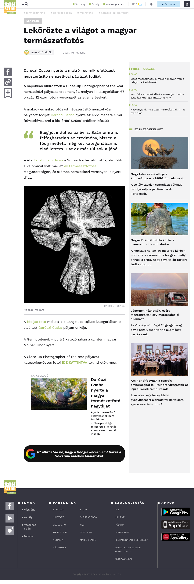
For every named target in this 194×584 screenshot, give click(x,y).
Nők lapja (86, 532)
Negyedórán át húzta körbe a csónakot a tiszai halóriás (152, 242)
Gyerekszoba (88, 517)
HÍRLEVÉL (120, 517)
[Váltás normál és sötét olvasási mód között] (151, 4)
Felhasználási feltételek (131, 540)
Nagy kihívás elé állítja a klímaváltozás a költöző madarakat (157, 176)
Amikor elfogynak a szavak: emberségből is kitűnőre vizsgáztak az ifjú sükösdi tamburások (159, 385)
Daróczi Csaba (62, 115)
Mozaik (32, 21)
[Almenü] (25, 4)
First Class (60, 532)
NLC (82, 524)
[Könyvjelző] (8, 93)
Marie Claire (88, 540)
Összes (149, 68)
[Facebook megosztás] (8, 72)
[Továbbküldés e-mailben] (8, 82)
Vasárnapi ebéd (115, 4)
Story (83, 509)
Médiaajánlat (123, 559)
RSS (117, 509)
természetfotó (35, 12)
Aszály (96, 4)
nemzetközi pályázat (115, 12)
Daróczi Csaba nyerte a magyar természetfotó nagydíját (104, 392)
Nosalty (58, 540)
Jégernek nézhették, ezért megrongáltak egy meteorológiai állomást (155, 315)
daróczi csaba (62, 12)
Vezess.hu (59, 524)
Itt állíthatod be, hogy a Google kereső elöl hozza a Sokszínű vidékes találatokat (79, 454)
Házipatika (59, 547)
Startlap (58, 509)
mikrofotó (86, 12)
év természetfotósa (80, 166)
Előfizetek (168, 4)
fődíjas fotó (36, 322)
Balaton (29, 536)
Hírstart (58, 517)
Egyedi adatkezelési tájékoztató (128, 549)
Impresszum (122, 532)
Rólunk (119, 524)
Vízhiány (80, 4)
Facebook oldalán (48, 160)
